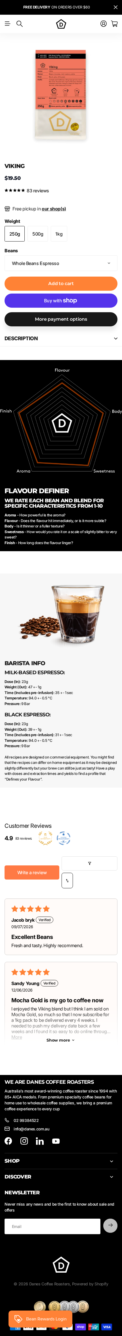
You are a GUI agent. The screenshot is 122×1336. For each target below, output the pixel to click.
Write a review (32, 872)
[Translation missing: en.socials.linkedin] (40, 1141)
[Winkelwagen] (114, 24)
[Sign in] (103, 24)
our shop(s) (54, 209)
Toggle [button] (116, 338)
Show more (58, 1040)
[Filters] (89, 863)
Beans (11, 250)
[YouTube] (56, 1141)
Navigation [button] (8, 24)
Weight (12, 221)
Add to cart (61, 283)
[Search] (19, 24)
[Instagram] (24, 1141)
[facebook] (8, 1141)
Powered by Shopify (90, 1283)
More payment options (61, 319)
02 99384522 (26, 1120)
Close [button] (115, 7)
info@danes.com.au (31, 1128)
